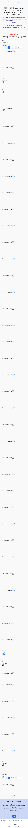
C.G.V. (16, 821)
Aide (11, 31)
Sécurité (3, 821)
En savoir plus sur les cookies (14, 813)
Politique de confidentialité (13, 820)
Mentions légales (9, 821)
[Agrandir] (14, 51)
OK (14, 816)
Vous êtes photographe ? (14, 826)
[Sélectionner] (13, 51)
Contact (20, 821)
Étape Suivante (20, 781)
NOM (3, 40)
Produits (18, 31)
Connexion (3, 820)
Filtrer (4, 45)
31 (18, 47)
